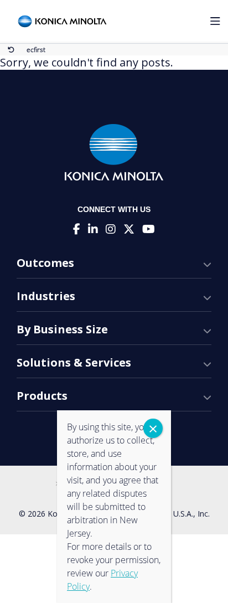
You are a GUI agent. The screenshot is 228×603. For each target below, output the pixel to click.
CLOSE (153, 428)
